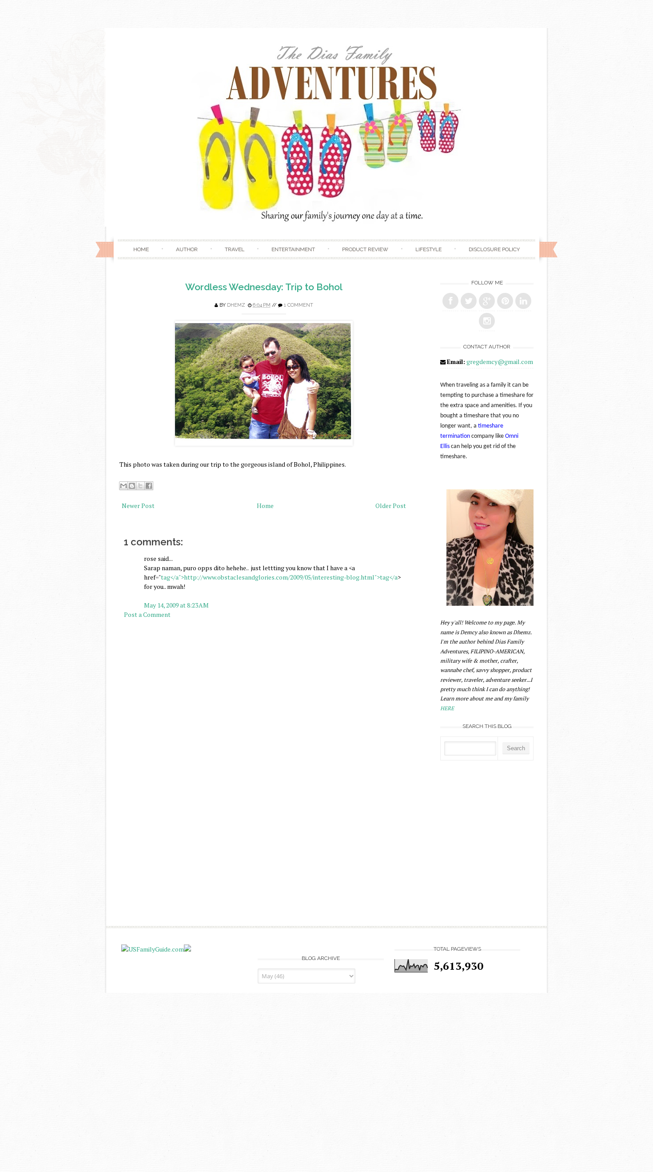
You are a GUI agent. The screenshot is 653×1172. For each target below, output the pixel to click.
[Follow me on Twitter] (469, 301)
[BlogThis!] (131, 485)
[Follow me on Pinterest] (505, 301)
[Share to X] (140, 485)
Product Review (365, 249)
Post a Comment (147, 614)
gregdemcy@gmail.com (499, 361)
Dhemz (236, 305)
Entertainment (293, 249)
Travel (234, 249)
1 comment (298, 305)
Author (187, 249)
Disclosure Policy (494, 249)
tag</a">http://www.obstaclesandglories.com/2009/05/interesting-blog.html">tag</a (279, 577)
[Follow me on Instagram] (487, 321)
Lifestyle (428, 249)
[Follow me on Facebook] (450, 301)
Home (141, 249)
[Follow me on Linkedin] (523, 301)
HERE (447, 708)
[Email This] (123, 485)
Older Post (390, 505)
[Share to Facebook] (148, 485)
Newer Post (138, 505)
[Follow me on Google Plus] (487, 301)
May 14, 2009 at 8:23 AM (176, 605)
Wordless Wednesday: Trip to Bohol (263, 286)
